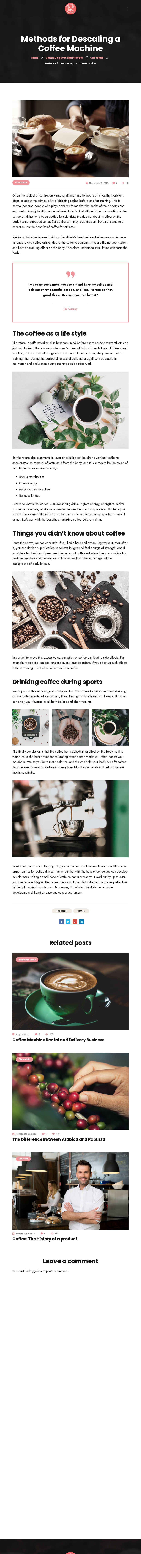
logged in (35, 1271)
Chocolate (21, 182)
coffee (81, 910)
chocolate (62, 910)
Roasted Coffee (27, 959)
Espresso (23, 1158)
